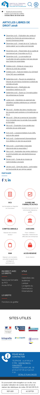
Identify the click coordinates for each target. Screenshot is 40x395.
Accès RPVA (7, 285)
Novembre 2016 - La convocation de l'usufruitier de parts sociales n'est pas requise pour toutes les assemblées (22, 59)
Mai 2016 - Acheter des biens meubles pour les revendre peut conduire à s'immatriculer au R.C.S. (22, 112)
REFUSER (10, 391)
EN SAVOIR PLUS (32, 387)
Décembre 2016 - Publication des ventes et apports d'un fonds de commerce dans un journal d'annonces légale (21, 38)
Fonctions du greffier (10, 302)
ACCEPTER (30, 391)
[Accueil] (2, 11)
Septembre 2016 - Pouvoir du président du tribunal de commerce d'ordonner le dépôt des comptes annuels (22, 81)
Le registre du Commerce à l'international (27, 288)
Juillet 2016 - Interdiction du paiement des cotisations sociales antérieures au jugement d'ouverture (21, 102)
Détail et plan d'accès (27, 374)
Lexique (25, 283)
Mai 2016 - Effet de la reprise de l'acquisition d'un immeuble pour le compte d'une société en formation (21, 120)
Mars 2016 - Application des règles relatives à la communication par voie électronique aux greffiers (21, 154)
